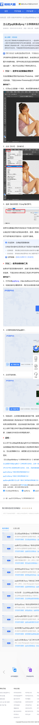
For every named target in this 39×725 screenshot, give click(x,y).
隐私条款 (2, 699)
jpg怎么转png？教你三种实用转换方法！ (16, 476)
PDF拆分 (16, 714)
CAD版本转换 (17, 702)
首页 (6, 11)
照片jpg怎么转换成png (31, 563)
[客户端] (36, 348)
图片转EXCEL (29, 711)
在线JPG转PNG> (16, 17)
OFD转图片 (17, 705)
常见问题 (2, 696)
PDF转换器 (24, 485)
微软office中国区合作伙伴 (29, 4)
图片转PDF (17, 699)
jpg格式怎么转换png (30, 551)
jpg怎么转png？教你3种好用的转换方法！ (16, 472)
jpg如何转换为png (30, 586)
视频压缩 (16, 708)
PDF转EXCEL (29, 696)
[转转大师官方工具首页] (24, 257)
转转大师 (30, 28)
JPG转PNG (28, 705)
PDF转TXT (17, 717)
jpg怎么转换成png (30, 645)
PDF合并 (27, 714)
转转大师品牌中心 (5, 692)
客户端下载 (3, 705)
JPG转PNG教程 (19, 539)
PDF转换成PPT (18, 696)
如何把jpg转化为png (30, 575)
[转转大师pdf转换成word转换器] (7, 5)
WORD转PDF (29, 702)
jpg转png (15, 281)
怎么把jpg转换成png (12, 491)
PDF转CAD (28, 692)
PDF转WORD (17, 692)
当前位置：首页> (5, 17)
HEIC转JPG (28, 708)
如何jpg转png (28, 610)
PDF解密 (27, 699)
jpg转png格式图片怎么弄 (32, 622)
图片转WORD (17, 711)
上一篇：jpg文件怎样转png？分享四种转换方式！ (19, 498)
